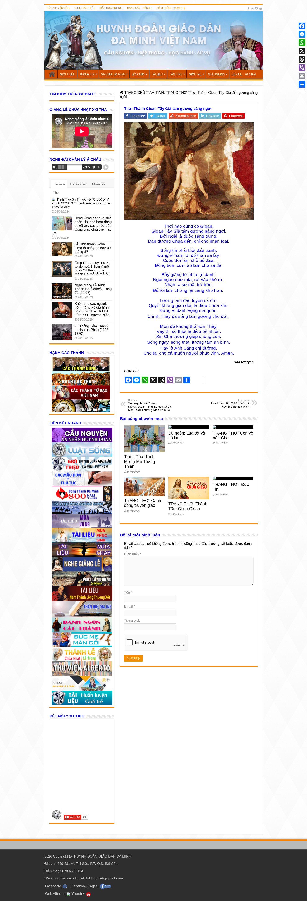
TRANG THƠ (176, 93)
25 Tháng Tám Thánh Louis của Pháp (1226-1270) (92, 330)
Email (129, 606)
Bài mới (59, 184)
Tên (128, 592)
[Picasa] (256, 8)
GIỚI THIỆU (67, 74)
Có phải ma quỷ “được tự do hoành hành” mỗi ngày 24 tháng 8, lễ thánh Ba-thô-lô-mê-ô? (92, 268)
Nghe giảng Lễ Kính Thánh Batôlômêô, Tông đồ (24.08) (93, 289)
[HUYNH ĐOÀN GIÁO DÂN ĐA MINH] (153, 40)
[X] (302, 51)
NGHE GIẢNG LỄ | (84, 7)
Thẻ (56, 193)
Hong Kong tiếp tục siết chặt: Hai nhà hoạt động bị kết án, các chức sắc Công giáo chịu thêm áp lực (82, 225)
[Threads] (302, 59)
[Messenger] (302, 34)
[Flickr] (252, 8)
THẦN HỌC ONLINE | (111, 7)
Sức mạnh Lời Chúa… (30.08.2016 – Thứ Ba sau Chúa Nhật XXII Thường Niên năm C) (149, 405)
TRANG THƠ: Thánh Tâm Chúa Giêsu (187, 506)
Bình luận (132, 554)
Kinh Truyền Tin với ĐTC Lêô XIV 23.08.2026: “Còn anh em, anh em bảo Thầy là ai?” (81, 203)
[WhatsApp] (302, 42)
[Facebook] (248, 8)
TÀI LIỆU (157, 74)
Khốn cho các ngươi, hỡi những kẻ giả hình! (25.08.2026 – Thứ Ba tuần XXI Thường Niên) (93, 309)
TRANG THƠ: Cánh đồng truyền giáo (142, 503)
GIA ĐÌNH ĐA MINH (113, 74)
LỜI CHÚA (138, 74)
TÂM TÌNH (175, 74)
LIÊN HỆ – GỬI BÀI (243, 74)
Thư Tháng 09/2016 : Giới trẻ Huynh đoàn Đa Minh (230, 403)
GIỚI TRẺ (195, 74)
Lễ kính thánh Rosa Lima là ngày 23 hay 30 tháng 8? (93, 248)
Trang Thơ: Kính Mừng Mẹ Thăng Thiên (139, 461)
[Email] (302, 76)
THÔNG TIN (87, 74)
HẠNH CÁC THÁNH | (139, 7)
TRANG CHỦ (52, 74)
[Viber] (302, 67)
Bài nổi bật (78, 184)
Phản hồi (98, 184)
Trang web (132, 620)
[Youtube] (260, 8)
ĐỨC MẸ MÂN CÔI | (58, 7)
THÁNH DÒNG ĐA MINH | (170, 7)
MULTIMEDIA (216, 74)
